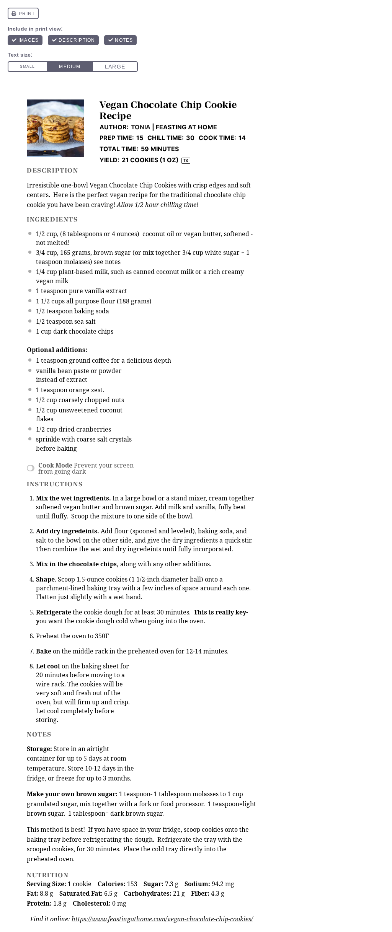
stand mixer (188, 498)
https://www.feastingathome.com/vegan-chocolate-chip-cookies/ (162, 919)
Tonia (140, 127)
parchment (52, 588)
